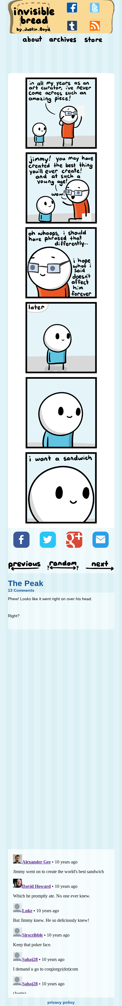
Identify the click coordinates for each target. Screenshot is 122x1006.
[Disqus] (61, 774)
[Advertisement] (61, 59)
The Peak (25, 583)
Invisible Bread (34, 16)
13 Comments (21, 590)
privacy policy (61, 1002)
